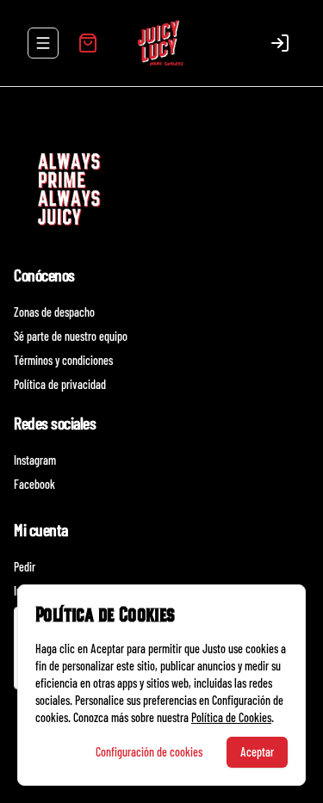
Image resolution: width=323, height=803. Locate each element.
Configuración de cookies (149, 751)
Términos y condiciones (63, 360)
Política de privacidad (60, 384)
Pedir (24, 566)
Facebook (34, 484)
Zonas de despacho (54, 312)
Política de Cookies (231, 717)
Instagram (35, 460)
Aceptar (257, 751)
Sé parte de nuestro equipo (70, 336)
